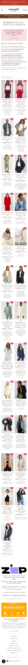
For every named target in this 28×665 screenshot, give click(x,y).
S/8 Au (9, 332)
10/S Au (10, 444)
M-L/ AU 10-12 (7, 223)
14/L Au (10, 446)
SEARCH (13, 636)
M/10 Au (5, 334)
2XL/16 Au (20, 408)
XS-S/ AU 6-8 (21, 292)
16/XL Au (7, 449)
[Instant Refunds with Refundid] (14, 610)
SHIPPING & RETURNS (14, 648)
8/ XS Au (5, 444)
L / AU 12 (7, 111)
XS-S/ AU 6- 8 (7, 295)
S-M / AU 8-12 (7, 146)
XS (4, 482)
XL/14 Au (7, 336)
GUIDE (14, 641)
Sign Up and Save (13, 657)
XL (10, 482)
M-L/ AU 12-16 (20, 296)
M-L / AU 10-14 (7, 148)
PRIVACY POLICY (14, 645)
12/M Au (5, 446)
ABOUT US (14, 638)
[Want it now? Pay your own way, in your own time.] (14, 569)
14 (25, 518)
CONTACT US (14, 643)
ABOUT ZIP (14, 653)
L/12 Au (10, 334)
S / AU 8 (4, 109)
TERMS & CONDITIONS (14, 650)
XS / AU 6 (18, 184)
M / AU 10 (10, 109)
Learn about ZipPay (14, 598)
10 (20, 518)
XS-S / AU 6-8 (7, 182)
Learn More (14, 631)
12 (22, 518)
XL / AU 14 (7, 114)
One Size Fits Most (20, 222)
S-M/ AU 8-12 (7, 297)
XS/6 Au (5, 332)
